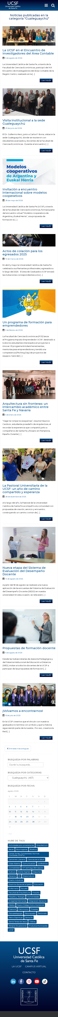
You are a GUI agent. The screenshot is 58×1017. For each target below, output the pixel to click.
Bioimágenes (21, 849)
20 (27, 817)
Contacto (29, 972)
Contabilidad (14, 868)
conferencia (43, 863)
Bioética (33, 849)
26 (21, 822)
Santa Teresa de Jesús (18, 921)
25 (16, 822)
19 (21, 817)
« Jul (10, 834)
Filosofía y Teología (17, 897)
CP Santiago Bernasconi (32, 868)
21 (33, 817)
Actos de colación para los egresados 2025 (23, 252)
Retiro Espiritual (16, 917)
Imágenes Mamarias (17, 901)
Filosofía (36, 892)
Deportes (37, 872)
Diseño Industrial (16, 880)
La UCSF (17, 966)
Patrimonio (23, 909)
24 (10, 822)
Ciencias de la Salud (36, 859)
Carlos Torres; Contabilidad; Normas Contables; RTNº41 (24, 854)
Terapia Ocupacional (17, 926)
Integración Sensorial (38, 901)
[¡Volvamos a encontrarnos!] (29, 694)
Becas (11, 849)
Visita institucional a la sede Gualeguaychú (24, 122)
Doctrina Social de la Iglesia (20, 884)
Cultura (12, 872)
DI (19, 876)
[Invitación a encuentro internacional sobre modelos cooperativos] (29, 172)
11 (15, 811)
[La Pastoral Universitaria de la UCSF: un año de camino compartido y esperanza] (29, 464)
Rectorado (42, 913)
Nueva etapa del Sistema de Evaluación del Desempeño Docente (24, 571)
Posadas (34, 909)
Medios (12, 905)
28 (33, 822)
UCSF (11, 930)
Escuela (24, 888)
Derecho (12, 876)
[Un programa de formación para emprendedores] (29, 303)
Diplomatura (28, 876)
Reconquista (30, 913)
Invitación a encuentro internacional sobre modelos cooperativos (25, 193)
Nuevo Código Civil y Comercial (30, 905)
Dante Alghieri (24, 872)
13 (27, 811)
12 (21, 811)
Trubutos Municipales (38, 926)
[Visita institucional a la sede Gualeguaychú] (29, 102)
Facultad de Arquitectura (19, 892)
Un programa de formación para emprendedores (27, 323)
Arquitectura (41, 845)
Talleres (32, 921)
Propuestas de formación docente (29, 648)
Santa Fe (29, 917)
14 (33, 811)
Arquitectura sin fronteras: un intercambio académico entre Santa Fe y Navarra (25, 407)
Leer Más (45, 80)
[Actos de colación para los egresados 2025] (29, 240)
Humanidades (33, 897)
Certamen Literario (17, 859)
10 (10, 811)
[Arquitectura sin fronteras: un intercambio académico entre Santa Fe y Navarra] (29, 384)
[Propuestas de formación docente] (29, 626)
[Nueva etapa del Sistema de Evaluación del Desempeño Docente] (29, 545)
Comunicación (29, 863)
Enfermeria (13, 888)
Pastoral (12, 909)
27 (27, 822)
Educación (38, 884)
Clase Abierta (14, 863)
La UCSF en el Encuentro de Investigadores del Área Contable (28, 51)
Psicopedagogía (15, 913)
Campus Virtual (35, 966)
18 (16, 817)
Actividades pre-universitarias (21, 845)
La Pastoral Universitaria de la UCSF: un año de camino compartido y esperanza (25, 489)
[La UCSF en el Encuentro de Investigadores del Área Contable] (29, 36)
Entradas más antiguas (18, 748)
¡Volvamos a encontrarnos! (23, 711)
